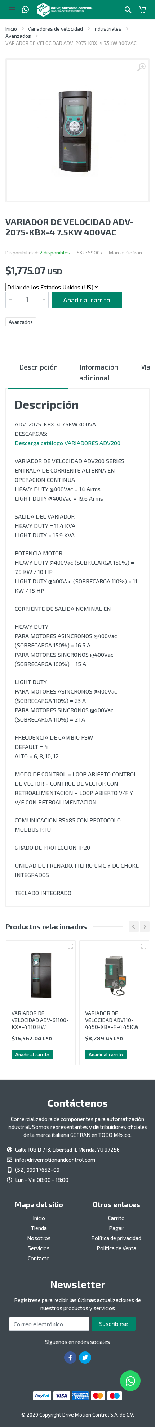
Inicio (11, 29)
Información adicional (98, 372)
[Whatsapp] (25, 10)
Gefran (134, 252)
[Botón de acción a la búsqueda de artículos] (128, 9)
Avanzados (18, 36)
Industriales (107, 29)
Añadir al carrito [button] (32, 1054)
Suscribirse (113, 1323)
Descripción (38, 366)
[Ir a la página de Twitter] (85, 1357)
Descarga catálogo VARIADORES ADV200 (67, 442)
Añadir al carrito (86, 300)
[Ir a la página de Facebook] (70, 1357)
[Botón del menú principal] (11, 9)
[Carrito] (142, 9)
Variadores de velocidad (55, 29)
